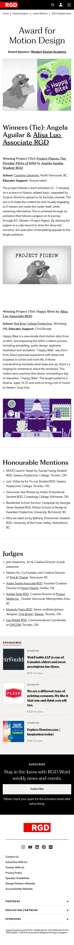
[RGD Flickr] (51, 847)
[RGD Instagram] (23, 847)
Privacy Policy (14, 872)
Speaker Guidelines (17, 878)
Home (6, 13)
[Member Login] (60, 5)
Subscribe (37, 789)
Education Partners (22, 910)
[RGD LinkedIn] (37, 847)
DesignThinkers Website (20, 883)
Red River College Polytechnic (33, 324)
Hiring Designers (21, 13)
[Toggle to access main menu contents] (69, 5)
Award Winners (40, 13)
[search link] (53, 5)
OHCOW (15, 625)
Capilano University (26, 175)
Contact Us (12, 856)
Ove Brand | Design (31, 614)
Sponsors (13, 919)
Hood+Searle (29, 588)
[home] (9, 5)
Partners (13, 901)
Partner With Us (15, 867)
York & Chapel (18, 577)
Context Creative (13, 930)
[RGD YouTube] (30, 847)
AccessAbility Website (19, 888)
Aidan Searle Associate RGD (24, 583)
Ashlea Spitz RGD (17, 594)
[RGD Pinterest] (44, 847)
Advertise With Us (16, 862)
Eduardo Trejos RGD (19, 609)
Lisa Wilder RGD (16, 620)
